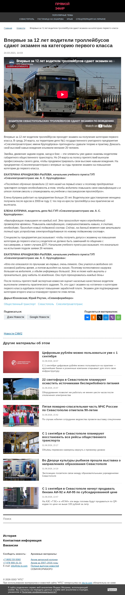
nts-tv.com (87, 582)
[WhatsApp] (118, 317)
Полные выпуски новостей (45, 566)
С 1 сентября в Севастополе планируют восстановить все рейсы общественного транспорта (74, 437)
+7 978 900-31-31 (12, 562)
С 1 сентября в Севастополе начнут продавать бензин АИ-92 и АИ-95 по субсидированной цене (79, 490)
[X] (100, 317)
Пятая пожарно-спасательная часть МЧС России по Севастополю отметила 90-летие (80, 408)
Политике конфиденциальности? (39, 592)
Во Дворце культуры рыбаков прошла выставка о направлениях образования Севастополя (81, 462)
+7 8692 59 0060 (12, 559)
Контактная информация (22, 540)
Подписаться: (13, 311)
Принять (112, 589)
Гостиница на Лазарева (50, 19)
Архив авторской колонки (44, 559)
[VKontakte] (87, 317)
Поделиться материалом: (101, 311)
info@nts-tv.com (19, 566)
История (9, 535)
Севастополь (26, 19)
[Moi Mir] (106, 317)
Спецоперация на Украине (91, 19)
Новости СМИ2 (13, 333)
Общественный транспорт (20, 304)
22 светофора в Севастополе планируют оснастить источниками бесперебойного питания (80, 381)
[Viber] (112, 317)
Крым (70, 19)
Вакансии (10, 545)
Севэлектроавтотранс (69, 304)
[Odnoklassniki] (93, 317)
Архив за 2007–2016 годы (44, 562)
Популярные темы (62, 15)
